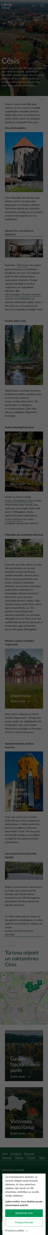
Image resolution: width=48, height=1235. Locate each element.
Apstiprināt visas (24, 1213)
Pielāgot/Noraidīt (24, 1222)
